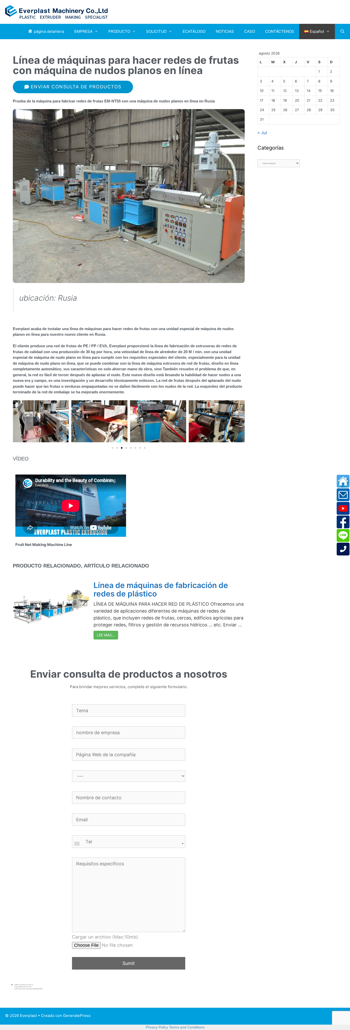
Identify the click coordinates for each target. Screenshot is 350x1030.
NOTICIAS (225, 31)
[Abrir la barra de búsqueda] (342, 31)
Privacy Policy (157, 1027)
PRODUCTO (119, 31)
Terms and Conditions (186, 1027)
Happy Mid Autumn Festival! (22, 986)
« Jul (262, 132)
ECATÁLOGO (194, 31)
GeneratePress (76, 1015)
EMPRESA (83, 31)
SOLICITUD (156, 31)
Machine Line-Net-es (26, 984)
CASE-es (17, 984)
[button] (112, 448)
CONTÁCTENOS (279, 31)
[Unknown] (128, 843)
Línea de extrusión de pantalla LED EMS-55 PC (28, 989)
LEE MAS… (106, 635)
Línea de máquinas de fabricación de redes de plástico (161, 589)
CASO (249, 31)
